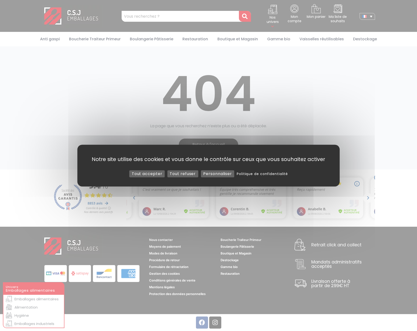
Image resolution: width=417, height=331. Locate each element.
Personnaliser (217, 173)
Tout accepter (147, 173)
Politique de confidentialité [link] (262, 173)
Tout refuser (183, 173)
